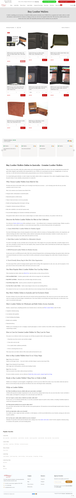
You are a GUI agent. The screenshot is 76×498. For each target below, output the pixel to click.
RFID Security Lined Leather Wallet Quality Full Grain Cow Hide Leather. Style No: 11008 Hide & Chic (60, 88)
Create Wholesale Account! (49, 1)
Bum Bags (40, 456)
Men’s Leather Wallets (48, 307)
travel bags (50, 374)
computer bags (43, 374)
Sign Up (69, 481)
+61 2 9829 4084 (8, 485)
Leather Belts (16, 5)
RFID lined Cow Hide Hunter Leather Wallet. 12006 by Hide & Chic (36, 121)
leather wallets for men (18, 223)
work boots (52, 5)
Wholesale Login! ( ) (67, 1)
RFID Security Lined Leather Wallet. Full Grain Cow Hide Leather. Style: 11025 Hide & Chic (16, 54)
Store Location (9, 2)
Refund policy (29, 486)
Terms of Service (30, 484)
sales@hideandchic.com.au (10, 487)
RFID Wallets (17, 444)
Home (11, 5)
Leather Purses (11, 444)
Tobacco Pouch (22, 5)
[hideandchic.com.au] (8, 476)
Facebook (42, 484)
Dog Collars (46, 5)
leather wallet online (45, 419)
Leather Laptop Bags (29, 456)
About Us (29, 479)
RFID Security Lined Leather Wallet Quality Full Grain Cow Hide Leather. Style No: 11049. (38, 88)
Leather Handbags (6, 456)
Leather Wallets (29, 5)
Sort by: (63, 27)
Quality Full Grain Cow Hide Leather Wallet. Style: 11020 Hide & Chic (36, 53)
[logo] (4, 5)
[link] (16, 27)
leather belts (31, 374)
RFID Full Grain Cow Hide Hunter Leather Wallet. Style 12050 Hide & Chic (16, 121)
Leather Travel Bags (21, 456)
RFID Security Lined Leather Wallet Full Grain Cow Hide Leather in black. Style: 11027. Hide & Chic (15, 88)
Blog (28, 481)
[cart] (74, 5)
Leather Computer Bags (13, 456)
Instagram (42, 481)
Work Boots (5, 468)
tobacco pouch (37, 374)
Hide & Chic (26, 273)
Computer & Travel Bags (38, 5)
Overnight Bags (35, 456)
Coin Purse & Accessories (24, 444)
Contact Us (43, 479)
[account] (72, 5)
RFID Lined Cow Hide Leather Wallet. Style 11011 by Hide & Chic (60, 53)
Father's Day (58, 5)
